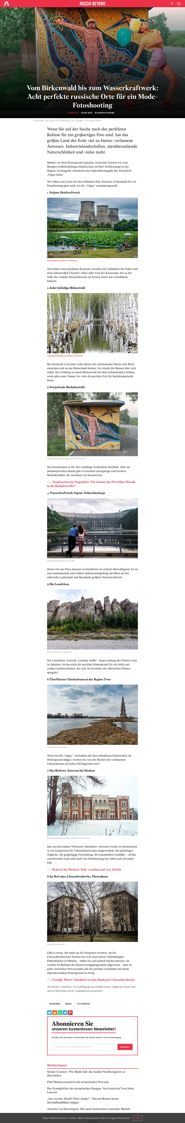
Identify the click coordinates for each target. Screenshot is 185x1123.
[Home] (6, 3)
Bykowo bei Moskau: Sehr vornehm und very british (86, 869)
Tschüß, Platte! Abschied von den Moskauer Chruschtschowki (93, 980)
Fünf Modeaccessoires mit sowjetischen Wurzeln (78, 1082)
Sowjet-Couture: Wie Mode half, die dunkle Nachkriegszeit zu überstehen (86, 1073)
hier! (113, 1118)
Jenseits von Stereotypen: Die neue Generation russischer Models (88, 1109)
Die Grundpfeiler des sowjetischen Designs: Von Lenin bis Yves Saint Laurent (90, 1090)
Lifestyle (73, 113)
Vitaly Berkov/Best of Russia (62, 260)
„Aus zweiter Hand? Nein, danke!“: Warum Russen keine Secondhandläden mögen (83, 1100)
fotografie (83, 1004)
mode (68, 1004)
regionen (54, 1004)
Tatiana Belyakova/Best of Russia (65, 355)
